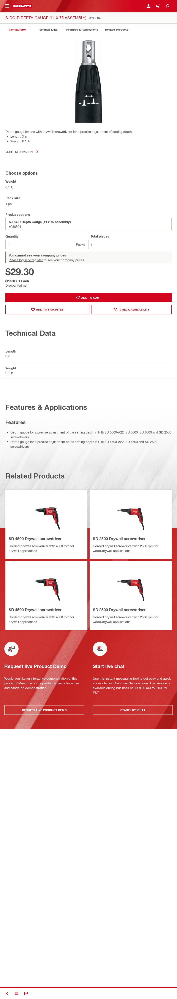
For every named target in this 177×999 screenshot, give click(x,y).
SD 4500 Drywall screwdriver (35, 538)
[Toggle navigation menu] (7, 6)
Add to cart (91, 297)
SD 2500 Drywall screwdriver (119, 538)
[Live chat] (26, 993)
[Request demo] (16, 993)
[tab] (17, 30)
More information (19, 151)
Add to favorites (49, 309)
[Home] (22, 6)
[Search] (167, 6)
